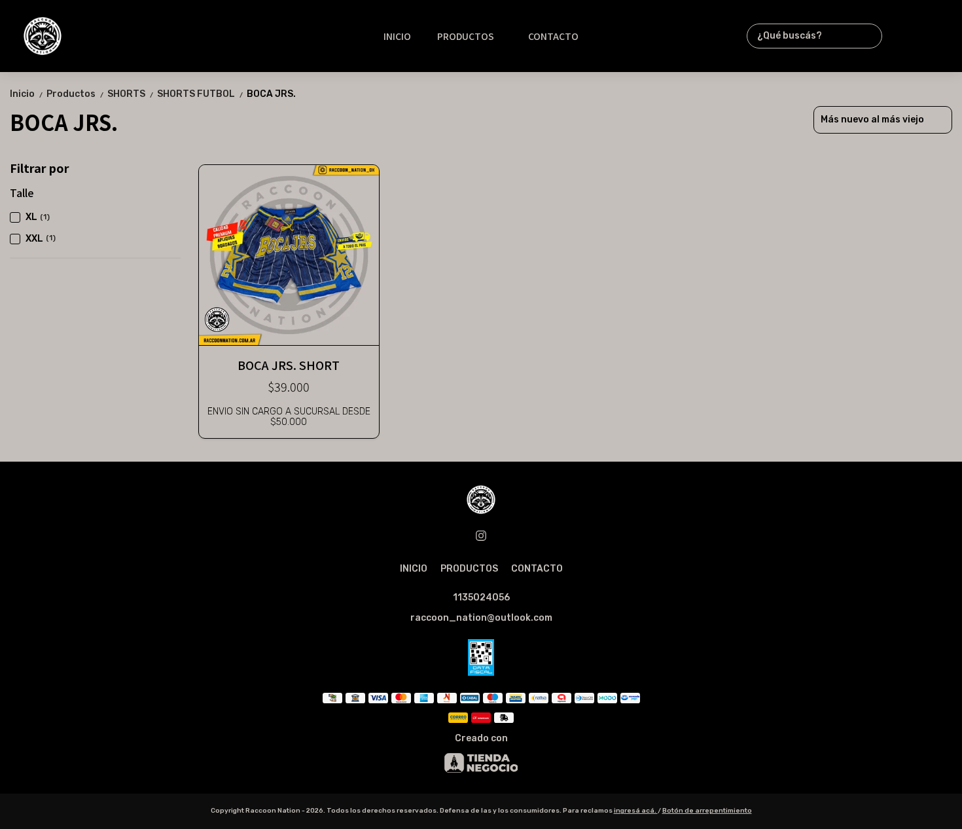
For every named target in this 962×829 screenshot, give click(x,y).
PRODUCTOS (465, 36)
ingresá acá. (636, 811)
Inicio (27, 94)
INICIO (397, 36)
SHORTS (130, 94)
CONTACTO (553, 36)
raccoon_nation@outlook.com (481, 617)
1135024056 (481, 597)
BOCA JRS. (271, 94)
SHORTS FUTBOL (200, 94)
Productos (75, 94)
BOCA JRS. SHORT (289, 364)
